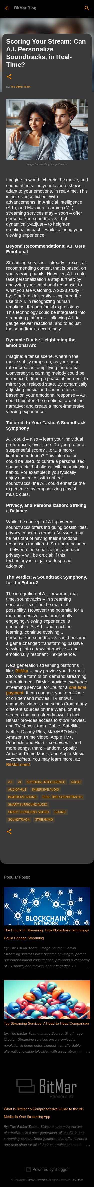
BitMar (21, 670)
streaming (44, 819)
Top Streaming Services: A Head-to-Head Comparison (46, 1023)
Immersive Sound (22, 797)
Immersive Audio (45, 789)
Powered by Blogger (50, 1169)
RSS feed (77, 1179)
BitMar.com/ (18, 764)
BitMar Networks (37, 1179)
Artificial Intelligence (46, 782)
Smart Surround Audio (27, 804)
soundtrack (18, 819)
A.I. (10, 782)
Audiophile (17, 789)
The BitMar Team (20, 86)
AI (19, 782)
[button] (9, 77)
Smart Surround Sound (28, 812)
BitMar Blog (25, 8)
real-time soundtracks (62, 797)
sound (60, 812)
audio (75, 782)
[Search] (87, 8)
